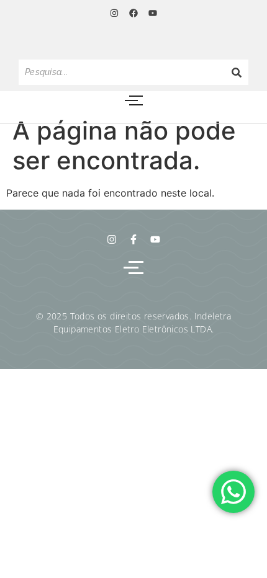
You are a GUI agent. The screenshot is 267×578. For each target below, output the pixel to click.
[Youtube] (153, 13)
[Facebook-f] (133, 239)
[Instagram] (113, 13)
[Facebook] (133, 13)
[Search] (236, 72)
